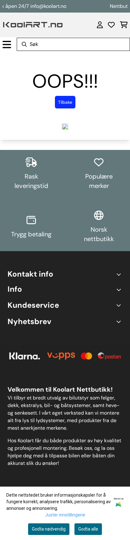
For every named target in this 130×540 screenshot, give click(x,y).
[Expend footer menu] (120, 289)
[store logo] (32, 24)
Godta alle (88, 529)
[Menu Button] (7, 44)
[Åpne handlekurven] (123, 25)
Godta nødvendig (49, 529)
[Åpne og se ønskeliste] (111, 25)
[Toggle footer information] (119, 274)
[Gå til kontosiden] (99, 25)
